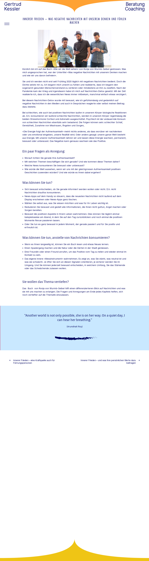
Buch (31, 288)
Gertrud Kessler (12, 6)
